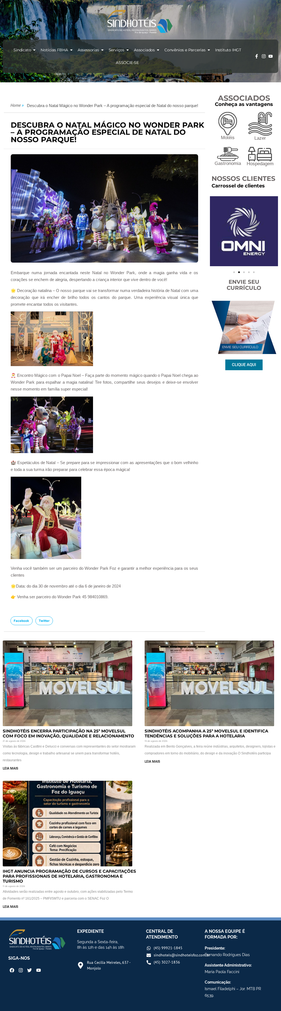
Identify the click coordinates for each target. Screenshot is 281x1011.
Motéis (228, 137)
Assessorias (88, 49)
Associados (144, 49)
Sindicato (22, 49)
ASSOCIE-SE (127, 62)
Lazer (260, 138)
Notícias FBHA (54, 49)
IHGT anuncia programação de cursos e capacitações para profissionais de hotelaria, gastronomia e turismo (69, 876)
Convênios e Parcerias (185, 49)
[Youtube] (270, 56)
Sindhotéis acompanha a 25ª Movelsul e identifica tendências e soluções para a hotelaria (206, 733)
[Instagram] (263, 56)
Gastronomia (228, 163)
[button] (21, 620)
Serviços (116, 49)
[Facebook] (12, 970)
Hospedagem (260, 163)
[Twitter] (29, 970)
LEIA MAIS (10, 768)
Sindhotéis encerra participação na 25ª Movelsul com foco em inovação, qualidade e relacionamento (68, 733)
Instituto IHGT (228, 49)
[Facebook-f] (256, 56)
